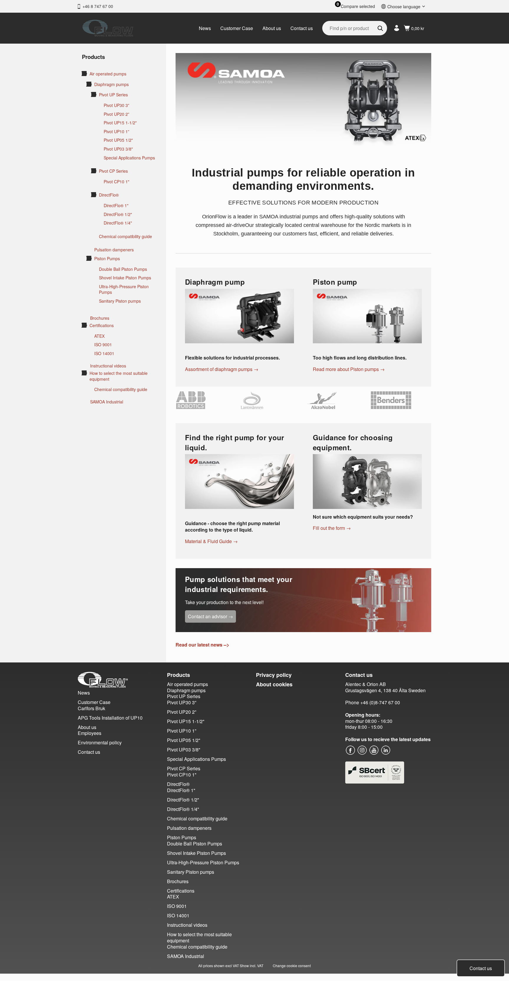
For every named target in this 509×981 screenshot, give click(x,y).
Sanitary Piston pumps (120, 301)
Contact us (301, 28)
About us (271, 28)
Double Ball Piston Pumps (123, 269)
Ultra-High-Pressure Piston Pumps (124, 289)
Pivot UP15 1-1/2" (120, 123)
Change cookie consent (292, 965)
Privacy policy (274, 675)
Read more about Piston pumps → (349, 369)
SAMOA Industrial (106, 402)
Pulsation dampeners (114, 250)
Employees (89, 733)
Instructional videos (108, 366)
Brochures (99, 318)
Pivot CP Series (113, 171)
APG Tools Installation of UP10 (110, 717)
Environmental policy (100, 742)
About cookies (274, 684)
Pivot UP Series (113, 95)
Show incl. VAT (251, 965)
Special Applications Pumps (129, 158)
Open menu (84, 73)
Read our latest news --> (202, 644)
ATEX (99, 336)
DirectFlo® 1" (116, 205)
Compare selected (358, 6)
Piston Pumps (107, 258)
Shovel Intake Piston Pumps (125, 278)
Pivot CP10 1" (116, 181)
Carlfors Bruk (91, 708)
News (205, 28)
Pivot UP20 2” (116, 114)
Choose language (403, 6)
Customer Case (236, 28)
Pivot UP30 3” (116, 105)
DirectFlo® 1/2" (118, 214)
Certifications (102, 325)
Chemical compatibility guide (125, 236)
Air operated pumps (108, 74)
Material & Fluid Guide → (211, 541)
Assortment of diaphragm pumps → (221, 369)
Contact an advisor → (210, 616)
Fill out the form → (332, 528)
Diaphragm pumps (111, 84)
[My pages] (396, 28)
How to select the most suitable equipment (119, 376)
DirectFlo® (109, 195)
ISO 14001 (104, 353)
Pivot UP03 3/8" (118, 149)
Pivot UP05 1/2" (118, 140)
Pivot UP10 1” (116, 131)
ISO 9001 (103, 344)
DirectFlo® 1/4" (118, 223)
